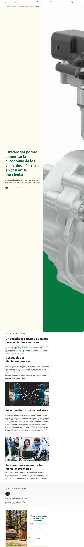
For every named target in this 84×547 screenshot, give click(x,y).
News (8, 6)
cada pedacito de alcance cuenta (23, 346)
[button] (38, 2)
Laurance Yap (11, 187)
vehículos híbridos (36, 430)
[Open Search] (72, 2)
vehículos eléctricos (45, 346)
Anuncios (11, 6)
